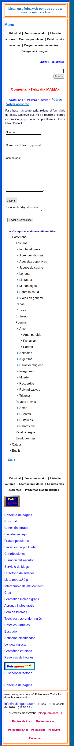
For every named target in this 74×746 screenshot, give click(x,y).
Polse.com (38, 729)
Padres (57, 99)
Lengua (24, 273)
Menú (9, 24)
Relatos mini (27, 426)
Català (16, 444)
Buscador (11, 631)
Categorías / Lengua (34, 51)
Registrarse (57, 61)
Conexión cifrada (16, 528)
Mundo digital (28, 285)
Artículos (21, 243)
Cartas (20, 304)
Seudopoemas (25, 438)
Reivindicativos (29, 389)
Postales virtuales (17, 625)
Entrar (43, 61)
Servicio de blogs (16, 567)
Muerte (24, 377)
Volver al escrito (17, 104)
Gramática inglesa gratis (21, 599)
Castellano (16, 99)
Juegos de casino (31, 267)
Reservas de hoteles (19, 657)
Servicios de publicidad (20, 547)
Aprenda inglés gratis (19, 605)
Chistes (21, 310)
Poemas (32, 99)
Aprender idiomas (31, 255)
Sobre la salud (29, 292)
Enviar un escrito (35, 33)
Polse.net (35, 738)
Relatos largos (25, 432)
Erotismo (22, 316)
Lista (16, 579)
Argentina (25, 359)
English (17, 450)
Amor (44, 99)
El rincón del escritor (19, 560)
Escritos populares (31, 39)
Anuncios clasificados (19, 638)
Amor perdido (32, 334)
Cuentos (25, 414)
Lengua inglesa (15, 644)
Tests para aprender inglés (23, 618)
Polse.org (54, 729)
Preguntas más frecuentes (41, 45)
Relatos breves (26, 401)
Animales (25, 353)
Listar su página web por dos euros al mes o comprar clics (35, 10)
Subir (11, 459)
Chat (7, 592)
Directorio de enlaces (19, 573)
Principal (15, 33)
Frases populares (16, 541)
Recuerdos (26, 383)
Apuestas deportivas (33, 261)
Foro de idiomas (15, 612)
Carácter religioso (31, 365)
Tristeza (24, 395)
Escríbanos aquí (16, 534)
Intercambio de (24, 586)
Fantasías (29, 340)
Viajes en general (31, 298)
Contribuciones (15, 554)
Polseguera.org (46, 721)
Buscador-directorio (18, 673)
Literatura (25, 279)
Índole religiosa (29, 249)
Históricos (26, 420)
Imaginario (26, 371)
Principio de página (18, 515)
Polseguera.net (18, 729)
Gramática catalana (18, 651)
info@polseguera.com (19, 704)
